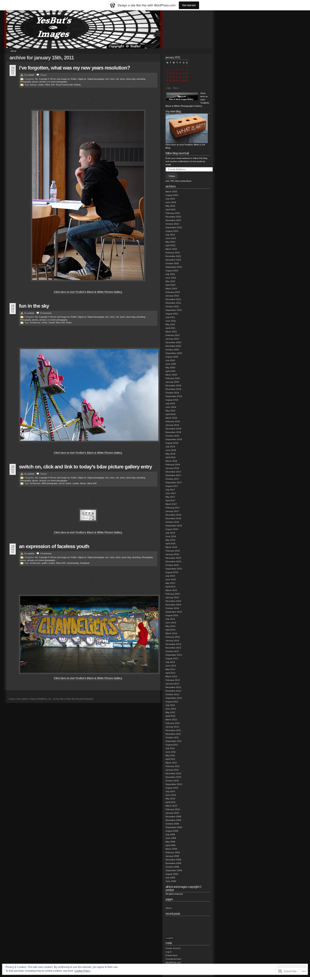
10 (167, 73)
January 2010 (172, 813)
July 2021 (170, 317)
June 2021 (171, 321)
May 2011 (170, 755)
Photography (25, 82)
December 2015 (173, 558)
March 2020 (171, 375)
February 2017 (173, 507)
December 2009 (173, 816)
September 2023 (174, 227)
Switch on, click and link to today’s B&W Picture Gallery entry (85, 466)
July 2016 (170, 533)
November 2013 (173, 648)
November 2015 (173, 561)
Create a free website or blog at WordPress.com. (30, 699)
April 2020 (170, 371)
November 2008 (173, 863)
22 (184, 77)
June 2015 (171, 579)
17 (167, 77)
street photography (59, 82)
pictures (42, 82)
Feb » (176, 88)
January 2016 (172, 554)
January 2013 (172, 683)
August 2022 (172, 270)
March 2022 (171, 288)
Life (117, 79)
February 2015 (173, 594)
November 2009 (173, 820)
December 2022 (173, 256)
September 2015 (174, 569)
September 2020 (174, 353)
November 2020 (173, 346)
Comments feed (173, 959)
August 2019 (172, 400)
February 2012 (173, 723)
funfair (44, 323)
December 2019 (173, 385)
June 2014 (171, 622)
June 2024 (171, 202)
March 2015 (171, 590)
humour (33, 85)
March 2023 (171, 249)
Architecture (35, 323)
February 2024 (173, 213)
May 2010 (170, 798)
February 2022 (173, 292)
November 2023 (173, 220)
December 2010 (173, 773)
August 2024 (172, 195)
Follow (172, 176)
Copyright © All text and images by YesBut (58, 79)
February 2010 (173, 809)
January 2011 (172, 770)
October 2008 (172, 867)
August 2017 (172, 486)
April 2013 (170, 673)
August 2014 (172, 615)
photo (122, 79)
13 (177, 73)
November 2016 (173, 518)
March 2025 (171, 191)
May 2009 (170, 842)
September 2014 (174, 612)
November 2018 (173, 432)
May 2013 (170, 669)
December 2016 (173, 515)
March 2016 (171, 547)
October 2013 (172, 651)
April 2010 (170, 802)
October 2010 (172, 780)
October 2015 (172, 565)
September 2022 (174, 267)
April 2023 (170, 245)
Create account (173, 948)
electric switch (65, 483)
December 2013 (173, 644)
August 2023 (172, 231)
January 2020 (172, 382)
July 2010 (170, 791)
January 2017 (172, 511)
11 (171, 73)
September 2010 (174, 784)
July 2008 (170, 877)
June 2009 (171, 838)
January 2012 (172, 727)
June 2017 (171, 493)
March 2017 (171, 504)
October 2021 (172, 306)
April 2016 (170, 543)
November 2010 (173, 777)
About (13, 51)
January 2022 (172, 296)
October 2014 (172, 608)
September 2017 (174, 482)
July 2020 (170, 360)
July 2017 (170, 489)
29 (184, 81)
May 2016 (170, 540)
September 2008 (174, 870)
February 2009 (173, 852)
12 (174, 73)
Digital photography (96, 79)
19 (174, 77)
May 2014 (170, 626)
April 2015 (170, 586)
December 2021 (173, 299)
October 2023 (172, 224)
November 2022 (173, 260)
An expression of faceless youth (54, 546)
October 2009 (172, 824)
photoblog (141, 79)
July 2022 (170, 274)
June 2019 (171, 407)
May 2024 (170, 206)
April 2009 (170, 845)
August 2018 (172, 443)
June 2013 (171, 666)
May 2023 (170, 242)
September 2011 (174, 741)
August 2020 (172, 357)
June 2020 (171, 364)
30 (187, 81)
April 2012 (170, 716)
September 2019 (174, 396)
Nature (83, 483)
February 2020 (173, 378)
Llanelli (51, 323)
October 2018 (172, 436)
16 (187, 73)
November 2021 (173, 303)
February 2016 (173, 551)
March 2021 (171, 331)
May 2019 (170, 410)
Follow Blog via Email (177, 153)
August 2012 (172, 701)
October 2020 (172, 349)
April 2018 (170, 457)
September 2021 (174, 310)
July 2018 (170, 446)
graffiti (44, 563)
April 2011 (170, 759)
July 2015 (170, 576)
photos (35, 82)
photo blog (130, 79)
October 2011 (172, 737)
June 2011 (171, 752)
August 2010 (172, 788)
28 (180, 81)
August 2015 (172, 572)
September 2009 (174, 827)
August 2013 (172, 658)
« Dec (168, 88)
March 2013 (171, 676)
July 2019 (170, 403)
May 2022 (170, 281)
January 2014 (172, 640)
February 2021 (173, 335)
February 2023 (173, 252)
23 (187, 77)
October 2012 (172, 694)
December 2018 (173, 428)
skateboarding (73, 563)
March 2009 (171, 849)
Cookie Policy (82, 970)
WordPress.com (173, 962)
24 (167, 81)
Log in (169, 952)
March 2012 (171, 719)
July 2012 (170, 705)
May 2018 (170, 454)
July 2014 (170, 619)
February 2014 (173, 637)
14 (180, 73)
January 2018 (172, 468)
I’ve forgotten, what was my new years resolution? (74, 68)
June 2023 (171, 238)
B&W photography (49, 483)
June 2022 (171, 278)
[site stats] (170, 938)
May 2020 (170, 367)
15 (184, 73)
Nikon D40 (50, 85)
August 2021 (172, 313)
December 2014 (173, 601)
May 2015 (170, 583)
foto (107, 79)
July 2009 (170, 834)
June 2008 (171, 881)
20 (177, 77)
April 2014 (170, 630)
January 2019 (172, 425)
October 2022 (172, 263)
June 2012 (171, 709)
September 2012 (174, 698)
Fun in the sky (34, 306)
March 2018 (171, 461)
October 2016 (172, 522)
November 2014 (173, 604)
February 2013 (173, 680)
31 (167, 84)
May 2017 (170, 497)
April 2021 (170, 328)
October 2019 (172, 393)
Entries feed (171, 955)
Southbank (84, 563)
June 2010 (171, 795)
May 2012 (170, 712)
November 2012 (173, 691)
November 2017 (173, 475)
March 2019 (171, 418)
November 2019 (173, 389)
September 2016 (174, 525)
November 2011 (173, 734)
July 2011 (170, 748)
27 (177, 81)
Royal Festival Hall (64, 85)
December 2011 (173, 730)
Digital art (82, 79)
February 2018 (173, 464)
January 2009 (172, 856)
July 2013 (170, 662)
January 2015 (172, 597)
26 (174, 81)
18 (171, 77)
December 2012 (173, 687)
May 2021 (170, 324)
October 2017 (172, 479)
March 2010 (171, 806)
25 (171, 81)
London (41, 85)
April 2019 (170, 414)
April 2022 (170, 285)
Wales (69, 323)
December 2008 (173, 859)
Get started (189, 5)
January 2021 (172, 339)
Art (36, 79)
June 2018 (171, 450)
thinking (77, 85)
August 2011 (172, 745)
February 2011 (173, 766)
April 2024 (170, 209)
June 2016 (171, 536)
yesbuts (30, 75)
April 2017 (170, 500)
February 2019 (173, 421)
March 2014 (171, 633)
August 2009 (172, 831)
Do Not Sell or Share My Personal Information (73, 699)
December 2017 (173, 472)
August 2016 (172, 529)
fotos (112, 79)
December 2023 (173, 217)
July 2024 (170, 199)
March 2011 (171, 762)
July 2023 (170, 234)
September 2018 (174, 439)
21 (180, 77)
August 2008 (172, 874)
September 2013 (174, 655)
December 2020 (173, 342)
